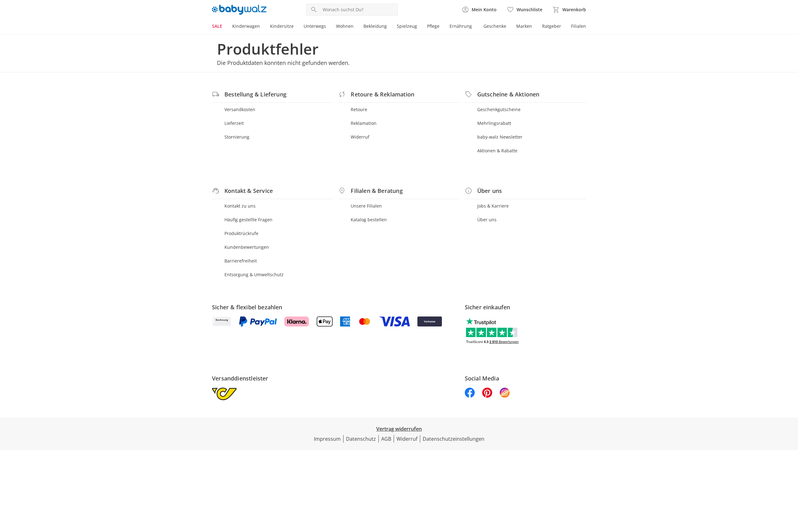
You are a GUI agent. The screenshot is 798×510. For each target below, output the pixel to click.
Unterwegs (315, 26)
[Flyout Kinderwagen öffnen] (262, 26)
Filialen (578, 26)
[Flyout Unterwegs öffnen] (328, 26)
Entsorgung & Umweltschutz (254, 274)
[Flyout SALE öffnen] (224, 26)
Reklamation (364, 123)
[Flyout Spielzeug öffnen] (419, 26)
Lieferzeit (234, 123)
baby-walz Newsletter (499, 137)
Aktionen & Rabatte (497, 151)
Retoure (359, 109)
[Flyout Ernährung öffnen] (474, 26)
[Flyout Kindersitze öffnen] (296, 26)
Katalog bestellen (369, 220)
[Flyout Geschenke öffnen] (508, 26)
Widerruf (360, 137)
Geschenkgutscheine (499, 109)
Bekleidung (375, 26)
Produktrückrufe (241, 233)
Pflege (433, 26)
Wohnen (344, 26)
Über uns (487, 220)
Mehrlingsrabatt (494, 123)
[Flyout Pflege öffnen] (442, 26)
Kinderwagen (246, 26)
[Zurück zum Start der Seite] (790, 465)
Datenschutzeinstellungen (453, 438)
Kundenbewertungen (246, 247)
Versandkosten (239, 109)
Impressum (327, 438)
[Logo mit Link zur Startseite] (239, 10)
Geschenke (494, 26)
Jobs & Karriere (493, 206)
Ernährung (460, 26)
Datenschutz (361, 438)
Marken (524, 26)
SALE (217, 26)
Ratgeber (551, 26)
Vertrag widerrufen (399, 428)
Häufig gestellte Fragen (248, 220)
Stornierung (236, 137)
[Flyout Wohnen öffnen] (355, 26)
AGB (386, 438)
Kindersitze (282, 26)
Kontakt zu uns (240, 206)
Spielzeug (407, 26)
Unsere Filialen (366, 206)
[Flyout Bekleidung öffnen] (389, 26)
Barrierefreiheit (240, 261)
